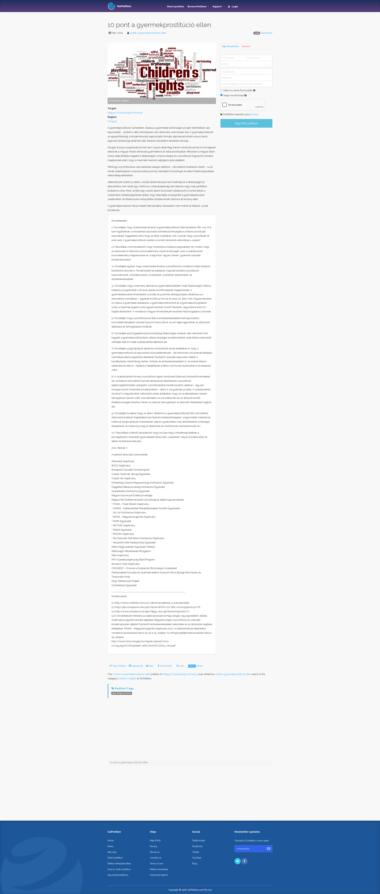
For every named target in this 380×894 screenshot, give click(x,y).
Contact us (155, 857)
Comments (165, 665)
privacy (254, 114)
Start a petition (175, 6)
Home (111, 840)
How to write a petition (119, 869)
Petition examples (159, 869)
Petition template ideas (119, 863)
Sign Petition (119, 665)
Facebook (197, 846)
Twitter (195, 852)
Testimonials (198, 840)
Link (181, 665)
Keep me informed (233, 95)
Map (150, 665)
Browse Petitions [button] (197, 6)
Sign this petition (246, 123)
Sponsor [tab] (246, 46)
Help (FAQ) (155, 840)
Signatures (266, 32)
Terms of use (156, 863)
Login (234, 6)
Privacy (153, 846)
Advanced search (159, 875)
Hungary (112, 121)
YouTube (196, 857)
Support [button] (217, 6)
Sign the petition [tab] (230, 46)
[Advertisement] (246, 154)
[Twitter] (238, 861)
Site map (112, 852)
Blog (194, 863)
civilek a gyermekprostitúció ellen (148, 32)
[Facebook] (244, 861)
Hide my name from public (238, 90)
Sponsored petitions (118, 875)
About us (154, 852)
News (110, 846)
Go (268, 848)
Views (196, 665)
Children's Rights (127, 678)
